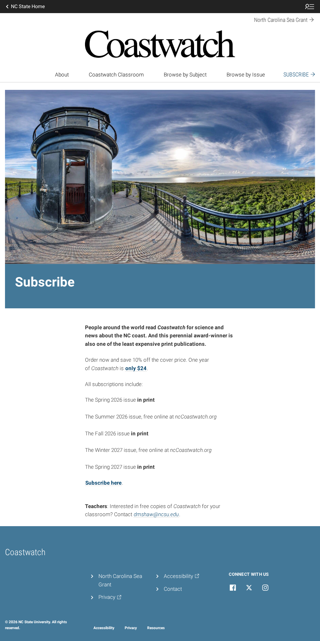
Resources (156, 628)
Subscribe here (103, 483)
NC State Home (28, 6)
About (62, 74)
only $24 (136, 368)
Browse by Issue (246, 74)
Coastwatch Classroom (116, 74)
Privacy (131, 628)
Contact (173, 589)
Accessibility (103, 628)
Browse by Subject (185, 74)
